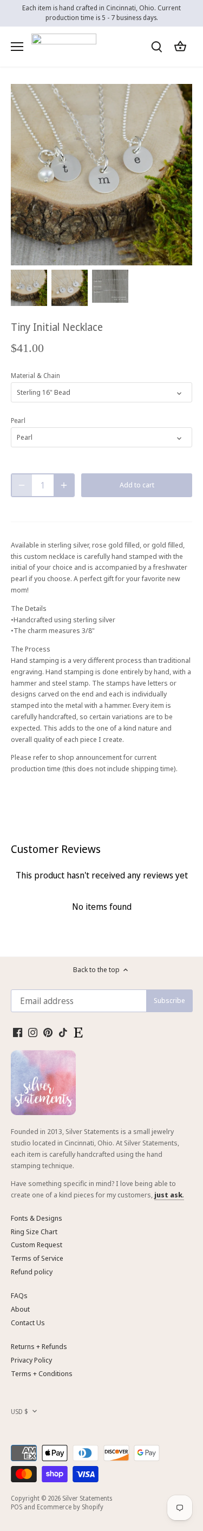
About (20, 1309)
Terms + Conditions (42, 1373)
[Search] (156, 46)
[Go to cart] (180, 46)
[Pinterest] (48, 1032)
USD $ (19, 1411)
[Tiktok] (63, 1032)
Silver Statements (87, 1498)
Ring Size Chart (34, 1231)
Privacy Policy (31, 1360)
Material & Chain (35, 375)
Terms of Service (37, 1258)
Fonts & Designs (36, 1218)
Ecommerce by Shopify (70, 1506)
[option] (29, 288)
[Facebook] (17, 1032)
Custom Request (36, 1244)
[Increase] (64, 485)
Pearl (18, 420)
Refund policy (32, 1271)
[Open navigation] (17, 46)
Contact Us (28, 1322)
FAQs (19, 1295)
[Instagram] (32, 1032)
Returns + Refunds (39, 1346)
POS (16, 1506)
